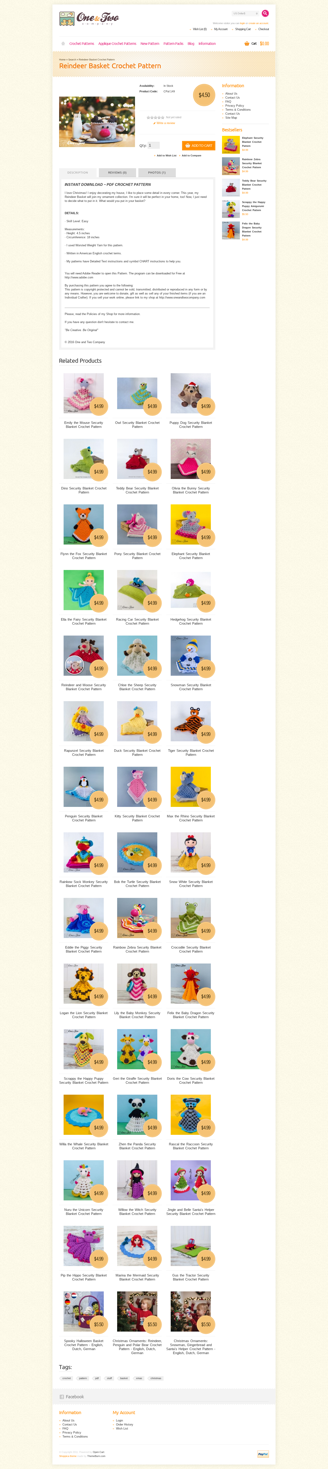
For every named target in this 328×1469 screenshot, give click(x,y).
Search (72, 59)
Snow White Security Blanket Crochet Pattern (191, 884)
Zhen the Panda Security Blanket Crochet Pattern (137, 1146)
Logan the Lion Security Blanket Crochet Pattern (84, 1015)
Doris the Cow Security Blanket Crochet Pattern (190, 1080)
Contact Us (232, 97)
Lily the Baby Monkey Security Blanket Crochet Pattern (137, 1015)
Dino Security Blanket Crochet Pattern (83, 490)
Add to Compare (191, 155)
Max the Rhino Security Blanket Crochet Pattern (191, 818)
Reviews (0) (117, 172)
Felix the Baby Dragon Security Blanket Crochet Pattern (190, 1015)
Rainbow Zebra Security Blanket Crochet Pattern (137, 949)
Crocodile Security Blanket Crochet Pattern (191, 949)
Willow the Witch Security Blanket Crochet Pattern (137, 1212)
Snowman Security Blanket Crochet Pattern (191, 687)
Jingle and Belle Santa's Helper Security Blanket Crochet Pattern (190, 1212)
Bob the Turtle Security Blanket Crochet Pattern (137, 884)
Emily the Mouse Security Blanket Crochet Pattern (83, 425)
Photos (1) (157, 172)
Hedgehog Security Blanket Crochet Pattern (190, 621)
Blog (191, 43)
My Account (220, 29)
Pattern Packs (173, 43)
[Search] (265, 13)
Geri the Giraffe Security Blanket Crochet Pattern (137, 1080)
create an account (258, 23)
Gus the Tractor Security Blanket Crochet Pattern (190, 1277)
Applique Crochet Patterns (117, 43)
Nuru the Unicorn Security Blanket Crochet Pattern (83, 1212)
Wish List (122, 1428)
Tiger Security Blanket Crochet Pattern (191, 752)
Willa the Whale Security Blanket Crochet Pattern (83, 1146)
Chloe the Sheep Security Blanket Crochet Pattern (137, 687)
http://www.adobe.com (79, 277)
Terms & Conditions (238, 109)
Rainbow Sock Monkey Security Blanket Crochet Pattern (84, 884)
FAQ (228, 101)
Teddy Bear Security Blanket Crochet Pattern (137, 490)
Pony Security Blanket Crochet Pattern (137, 556)
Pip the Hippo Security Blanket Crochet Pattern (84, 1277)
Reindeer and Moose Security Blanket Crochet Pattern (83, 687)
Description (77, 172)
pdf (97, 1378)
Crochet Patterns (81, 43)
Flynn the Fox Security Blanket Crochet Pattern (83, 556)
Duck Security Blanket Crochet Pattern (137, 752)
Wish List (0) (199, 29)
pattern (83, 1378)
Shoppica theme (68, 1456)
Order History (124, 1424)
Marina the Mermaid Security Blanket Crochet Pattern (137, 1277)
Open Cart (98, 1452)
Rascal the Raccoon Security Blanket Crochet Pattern (191, 1146)
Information (207, 43)
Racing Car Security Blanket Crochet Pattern (137, 621)
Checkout (263, 29)
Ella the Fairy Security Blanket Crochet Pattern (83, 621)
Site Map (231, 117)
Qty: (143, 145)
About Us (231, 93)
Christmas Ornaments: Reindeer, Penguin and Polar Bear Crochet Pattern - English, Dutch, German (137, 1347)
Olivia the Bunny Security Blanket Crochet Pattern (191, 490)
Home (63, 43)
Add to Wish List (166, 155)
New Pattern (150, 43)
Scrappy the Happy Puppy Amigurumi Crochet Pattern (253, 206)
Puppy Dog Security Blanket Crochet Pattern (191, 425)
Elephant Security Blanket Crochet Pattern (191, 556)
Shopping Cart (243, 29)
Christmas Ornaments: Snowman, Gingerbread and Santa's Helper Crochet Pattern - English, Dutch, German (190, 1347)
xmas (139, 1378)
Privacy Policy (234, 105)
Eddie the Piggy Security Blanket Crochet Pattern (83, 949)
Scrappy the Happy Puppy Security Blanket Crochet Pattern (83, 1080)
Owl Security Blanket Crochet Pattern (137, 425)
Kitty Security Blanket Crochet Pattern (137, 818)
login (242, 23)
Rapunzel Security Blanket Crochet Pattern (84, 752)
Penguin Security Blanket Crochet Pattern (83, 818)
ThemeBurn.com (96, 1456)
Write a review (166, 123)
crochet (66, 1378)
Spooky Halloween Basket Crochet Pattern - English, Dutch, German (83, 1345)
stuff (109, 1378)
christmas (156, 1378)
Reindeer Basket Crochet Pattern (97, 59)
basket (124, 1378)
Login (119, 1420)
